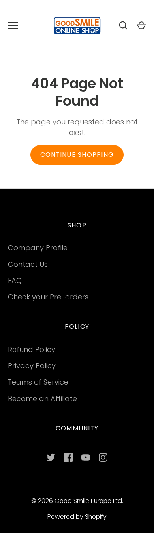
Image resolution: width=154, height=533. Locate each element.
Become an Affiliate (42, 399)
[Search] (123, 25)
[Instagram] (103, 457)
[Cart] (141, 25)
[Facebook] (68, 457)
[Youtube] (85, 457)
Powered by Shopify (77, 516)
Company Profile (38, 248)
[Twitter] (51, 457)
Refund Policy (31, 349)
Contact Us (28, 264)
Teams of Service (38, 382)
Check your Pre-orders (48, 297)
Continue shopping (77, 154)
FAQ (15, 281)
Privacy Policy (32, 366)
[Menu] (13, 25)
